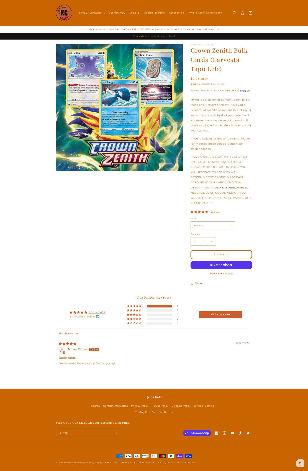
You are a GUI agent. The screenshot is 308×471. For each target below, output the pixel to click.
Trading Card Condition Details (154, 412)
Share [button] (198, 283)
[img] (67, 343)
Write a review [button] (220, 314)
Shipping (195, 84)
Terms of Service (204, 406)
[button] (92, 13)
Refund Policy (160, 406)
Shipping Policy (181, 406)
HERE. (223, 187)
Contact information (186, 463)
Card (193, 218)
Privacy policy (128, 463)
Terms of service (146, 463)
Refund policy (111, 463)
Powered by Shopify (92, 463)
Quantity (195, 234)
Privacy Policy (139, 406)
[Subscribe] (116, 433)
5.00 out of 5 (97, 312)
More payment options (221, 273)
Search (95, 406)
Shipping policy (165, 463)
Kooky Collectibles (73, 463)
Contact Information (115, 406)
